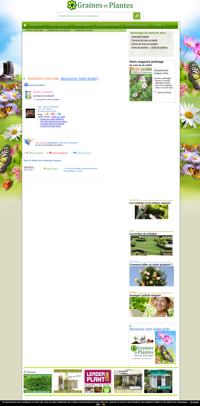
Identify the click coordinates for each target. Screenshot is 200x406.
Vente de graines (139, 47)
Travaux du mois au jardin (144, 40)
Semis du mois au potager (144, 43)
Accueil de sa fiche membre (48, 99)
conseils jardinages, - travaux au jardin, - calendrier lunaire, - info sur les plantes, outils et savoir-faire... (152, 77)
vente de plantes (159, 47)
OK (103, 404)
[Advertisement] (75, 54)
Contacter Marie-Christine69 (52, 124)
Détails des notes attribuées (52, 119)
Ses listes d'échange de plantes (53, 121)
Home (25, 25)
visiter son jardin (58, 117)
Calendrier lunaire (140, 36)
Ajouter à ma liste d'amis (50, 126)
